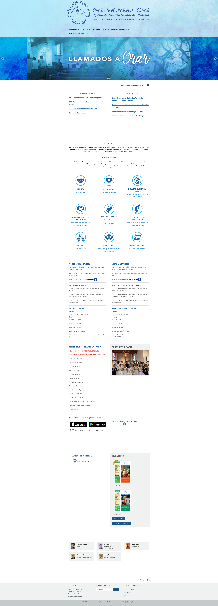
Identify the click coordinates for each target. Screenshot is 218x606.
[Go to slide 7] (133, 373)
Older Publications (119, 518)
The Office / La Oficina (99, 29)
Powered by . (122, 602)
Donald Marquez (83, 555)
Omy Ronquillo (109, 555)
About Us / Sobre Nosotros (78, 29)
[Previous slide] (2, 58)
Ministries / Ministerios (119, 29)
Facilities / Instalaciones (77, 33)
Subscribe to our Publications (122, 523)
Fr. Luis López (82, 544)
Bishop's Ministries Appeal (79, 113)
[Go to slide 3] (108, 78)
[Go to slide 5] (110, 78)
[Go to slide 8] (134, 373)
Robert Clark (136, 544)
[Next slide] (215, 58)
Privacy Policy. (131, 602)
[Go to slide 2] (107, 78)
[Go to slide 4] (109, 78)
